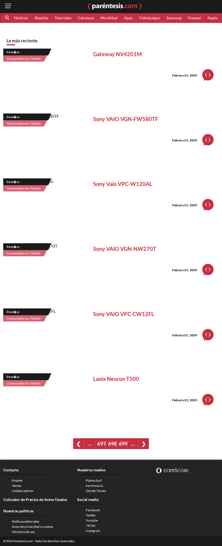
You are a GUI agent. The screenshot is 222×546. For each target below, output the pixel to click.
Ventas (16, 486)
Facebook (93, 510)
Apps (128, 17)
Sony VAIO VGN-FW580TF (125, 119)
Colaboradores (22, 491)
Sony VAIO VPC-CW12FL (123, 314)
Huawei (194, 17)
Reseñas (41, 17)
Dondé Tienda (96, 491)
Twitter (91, 515)
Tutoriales (63, 17)
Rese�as (12, 52)
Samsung (173, 17)
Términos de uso (23, 532)
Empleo (17, 480)
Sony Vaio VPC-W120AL (122, 184)
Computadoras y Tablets (23, 58)
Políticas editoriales (25, 521)
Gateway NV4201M (117, 54)
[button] (7, 18)
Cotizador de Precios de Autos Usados (35, 499)
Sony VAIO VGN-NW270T (124, 248)
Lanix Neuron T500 (116, 378)
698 (112, 443)
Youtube (92, 520)
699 (123, 443)
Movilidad (108, 17)
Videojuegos (149, 17)
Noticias (21, 17)
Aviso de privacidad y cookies (32, 527)
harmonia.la (94, 486)
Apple (212, 17)
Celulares (86, 17)
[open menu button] (8, 6)
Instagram (93, 531)
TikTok (90, 525)
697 (101, 443)
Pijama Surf (94, 480)
